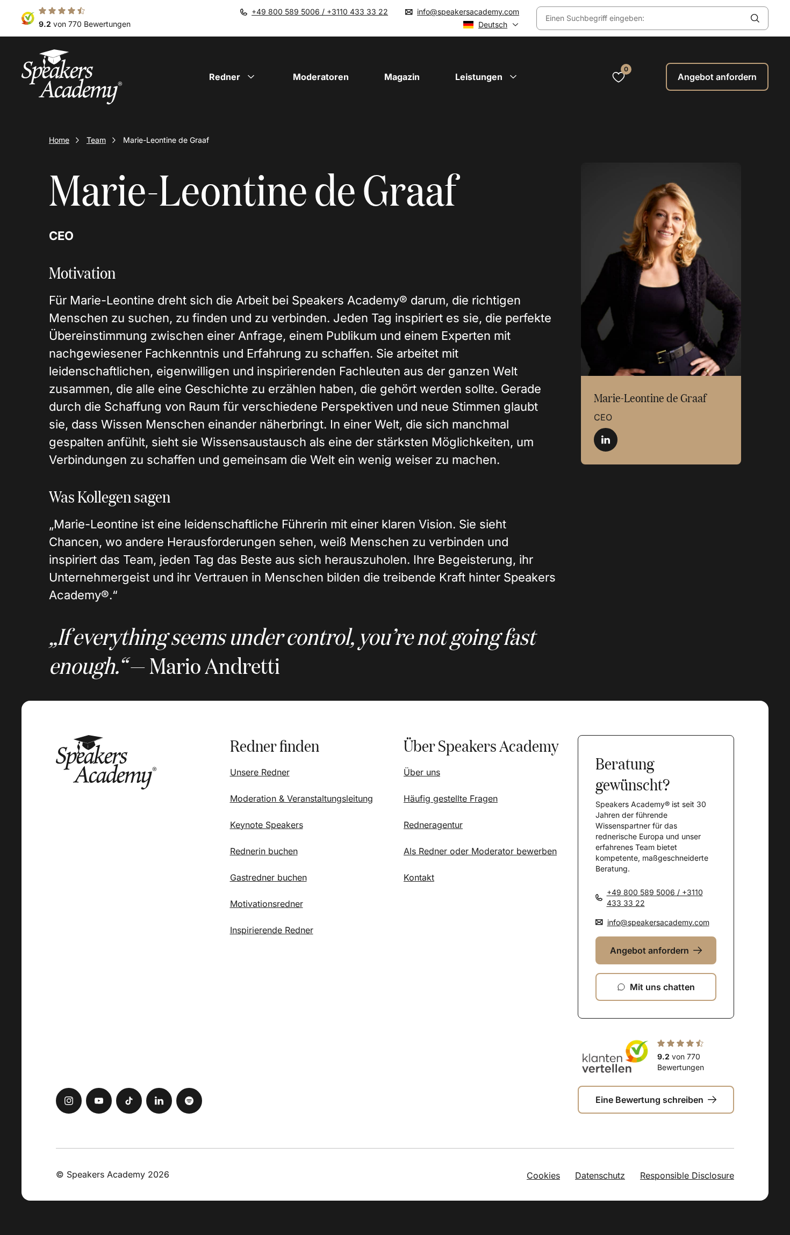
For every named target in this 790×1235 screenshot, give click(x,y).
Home (59, 139)
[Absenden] (755, 18)
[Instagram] (69, 1101)
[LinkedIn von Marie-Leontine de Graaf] (605, 440)
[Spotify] (189, 1101)
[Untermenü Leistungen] (513, 76)
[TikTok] (129, 1101)
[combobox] (639, 18)
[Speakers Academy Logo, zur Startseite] (72, 77)
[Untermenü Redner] (251, 76)
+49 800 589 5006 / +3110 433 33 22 (320, 11)
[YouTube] (99, 1101)
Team (96, 139)
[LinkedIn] (159, 1101)
